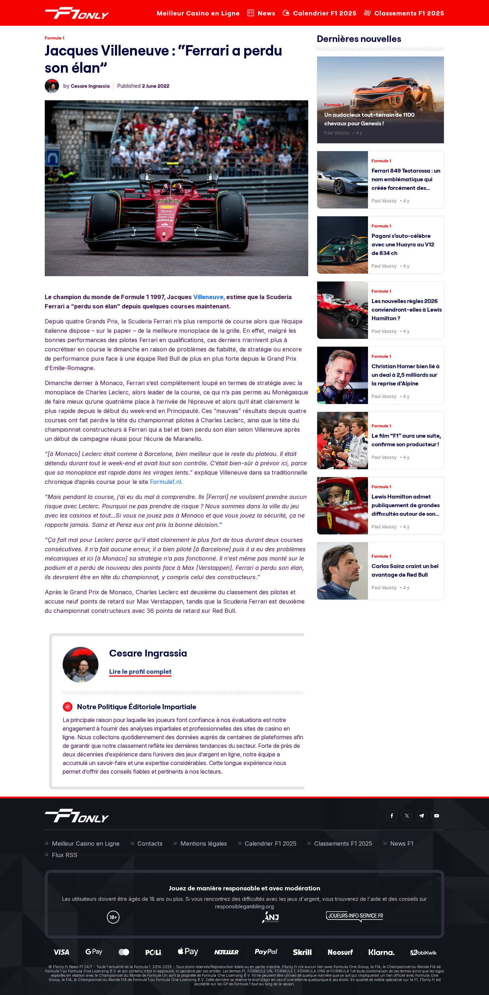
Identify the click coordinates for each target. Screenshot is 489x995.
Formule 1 (54, 37)
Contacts (150, 843)
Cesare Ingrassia (90, 86)
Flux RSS (64, 855)
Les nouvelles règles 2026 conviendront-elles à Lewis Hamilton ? (407, 309)
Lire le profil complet (140, 671)
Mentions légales (203, 843)
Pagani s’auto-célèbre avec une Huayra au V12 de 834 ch (403, 244)
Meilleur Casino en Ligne (198, 13)
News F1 (401, 843)
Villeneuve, (209, 297)
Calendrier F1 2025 (325, 13)
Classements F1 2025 (409, 13)
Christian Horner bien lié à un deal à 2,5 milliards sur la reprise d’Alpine (406, 374)
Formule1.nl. (166, 481)
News (266, 13)
